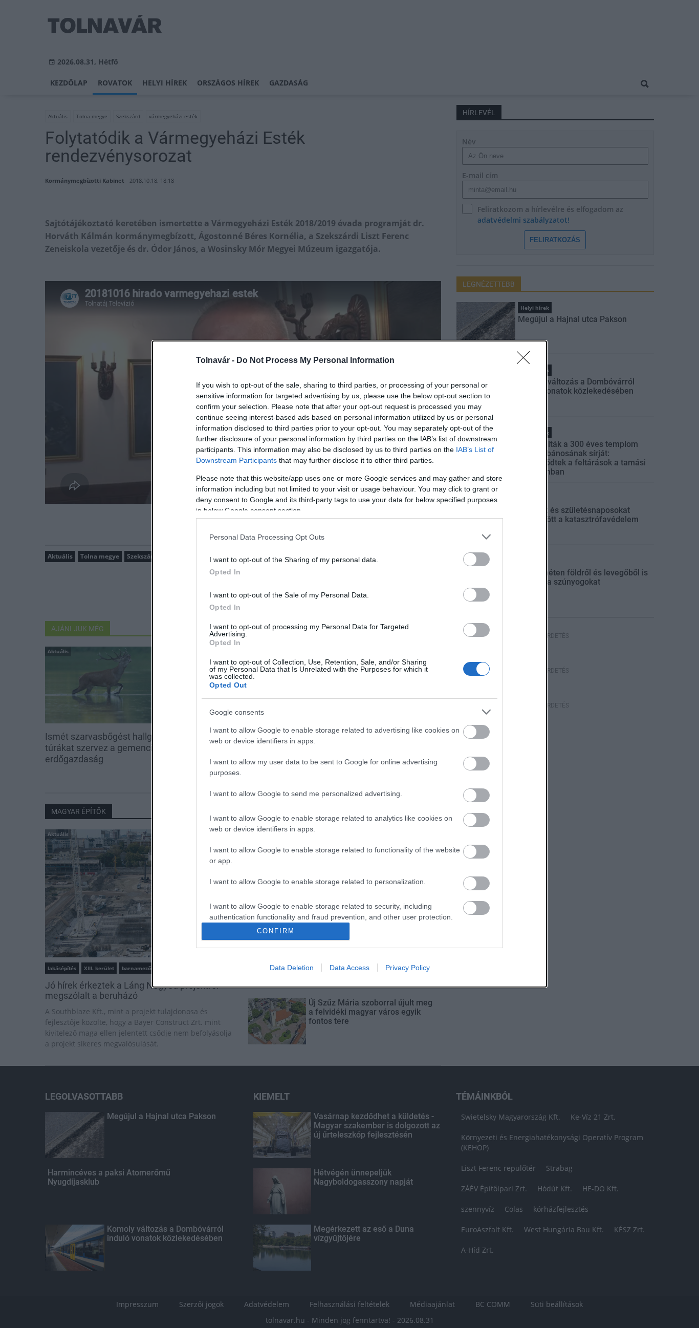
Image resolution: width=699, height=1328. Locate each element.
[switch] (476, 559)
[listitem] (349, 536)
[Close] (526, 361)
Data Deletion (292, 967)
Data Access (349, 967)
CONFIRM (276, 931)
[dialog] (349, 664)
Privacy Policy (407, 967)
